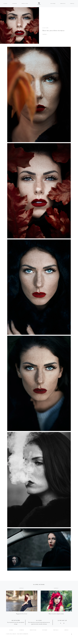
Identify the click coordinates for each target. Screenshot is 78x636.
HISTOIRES (53, 3)
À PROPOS (14, 3)
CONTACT (72, 3)
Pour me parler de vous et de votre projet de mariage (15, 623)
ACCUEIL (5, 3)
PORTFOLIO (62, 3)
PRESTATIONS (25, 3)
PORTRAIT (45, 34)
